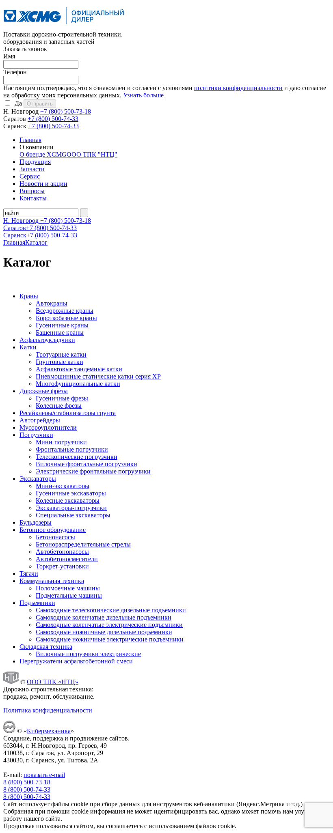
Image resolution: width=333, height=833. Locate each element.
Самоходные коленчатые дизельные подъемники (103, 617)
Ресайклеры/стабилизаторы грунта (67, 412)
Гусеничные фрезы (62, 398)
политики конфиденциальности (238, 87)
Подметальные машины (69, 595)
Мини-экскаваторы (62, 485)
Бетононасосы (55, 537)
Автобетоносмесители (67, 558)
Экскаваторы (37, 478)
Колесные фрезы (59, 405)
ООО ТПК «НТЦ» (52, 681)
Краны (28, 296)
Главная (30, 139)
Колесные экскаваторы (67, 500)
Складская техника (45, 646)
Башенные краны (60, 332)
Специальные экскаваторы (73, 515)
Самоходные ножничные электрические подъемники (110, 639)
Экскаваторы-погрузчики (71, 507)
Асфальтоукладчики (47, 339)
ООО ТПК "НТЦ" (92, 154)
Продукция (35, 161)
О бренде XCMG (43, 154)
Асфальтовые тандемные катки (79, 369)
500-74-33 (53, 118)
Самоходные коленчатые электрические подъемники (109, 624)
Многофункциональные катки (78, 383)
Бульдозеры (35, 522)
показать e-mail (44, 774)
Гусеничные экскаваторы (71, 493)
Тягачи (28, 573)
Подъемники (37, 602)
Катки (28, 347)
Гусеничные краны (62, 325)
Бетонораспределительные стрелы (83, 544)
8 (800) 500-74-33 (26, 789)
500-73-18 (65, 111)
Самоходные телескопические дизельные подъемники (111, 610)
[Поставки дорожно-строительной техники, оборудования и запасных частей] (64, 27)
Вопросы (32, 190)
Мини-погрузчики (61, 442)
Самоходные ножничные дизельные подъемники (104, 632)
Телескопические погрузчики (76, 456)
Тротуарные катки (61, 354)
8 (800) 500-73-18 (26, 782)
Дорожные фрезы (43, 390)
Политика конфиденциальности (47, 710)
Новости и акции (43, 183)
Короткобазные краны (66, 317)
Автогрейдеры (39, 420)
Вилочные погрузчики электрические (88, 653)
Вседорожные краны (64, 310)
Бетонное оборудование (52, 529)
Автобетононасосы (62, 551)
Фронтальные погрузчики (72, 449)
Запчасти (32, 169)
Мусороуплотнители (48, 427)
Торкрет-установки (62, 566)
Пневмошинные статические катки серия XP (98, 376)
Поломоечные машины (68, 588)
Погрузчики (36, 434)
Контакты (33, 198)
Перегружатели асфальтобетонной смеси (76, 661)
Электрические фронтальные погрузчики (93, 471)
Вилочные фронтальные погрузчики (86, 464)
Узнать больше (143, 95)
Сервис (29, 176)
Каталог (36, 242)
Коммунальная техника (51, 580)
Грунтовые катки (59, 361)
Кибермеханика (49, 731)
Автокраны (51, 303)
